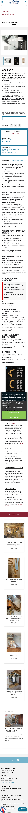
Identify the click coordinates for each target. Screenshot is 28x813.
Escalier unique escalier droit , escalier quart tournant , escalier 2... (14, 693)
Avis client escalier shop (7, 14)
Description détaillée (7, 139)
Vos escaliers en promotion (7, 806)
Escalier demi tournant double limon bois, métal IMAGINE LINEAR (14, 544)
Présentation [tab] (5, 160)
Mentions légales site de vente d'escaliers (11, 788)
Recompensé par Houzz (7, 12)
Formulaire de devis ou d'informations (14, 118)
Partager (11, 125)
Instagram (18, 760)
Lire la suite (7, 743)
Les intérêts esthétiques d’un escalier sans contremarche (13, 730)
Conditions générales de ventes (8, 790)
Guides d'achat (5, 11)
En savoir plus (12, 423)
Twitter (13, 760)
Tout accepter (14, 417)
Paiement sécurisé (5, 793)
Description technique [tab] (17, 160)
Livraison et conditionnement (9, 152)
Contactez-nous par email (7, 772)
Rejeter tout (14, 413)
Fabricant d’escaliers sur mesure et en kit (11, 150)
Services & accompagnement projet (10, 149)
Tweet (15, 125)
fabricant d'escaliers (6, 812)
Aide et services (6, 141)
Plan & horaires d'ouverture (7, 782)
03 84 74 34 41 (14, 134)
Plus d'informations (7, 407)
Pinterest (19, 125)
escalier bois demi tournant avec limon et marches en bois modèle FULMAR (14, 618)
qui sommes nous (5, 797)
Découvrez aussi (14, 514)
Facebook (10, 760)
